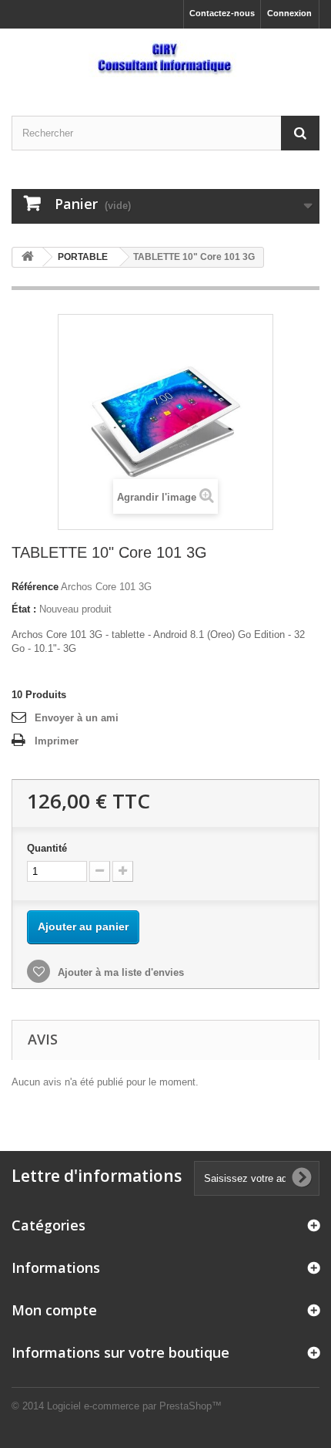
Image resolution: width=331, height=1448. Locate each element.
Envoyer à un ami (77, 718)
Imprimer (57, 741)
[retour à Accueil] (27, 257)
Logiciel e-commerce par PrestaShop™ (134, 1406)
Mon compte (54, 1310)
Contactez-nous (222, 13)
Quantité (47, 848)
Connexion (289, 13)
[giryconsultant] (165, 58)
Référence (35, 586)
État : (24, 609)
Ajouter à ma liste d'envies (119, 972)
